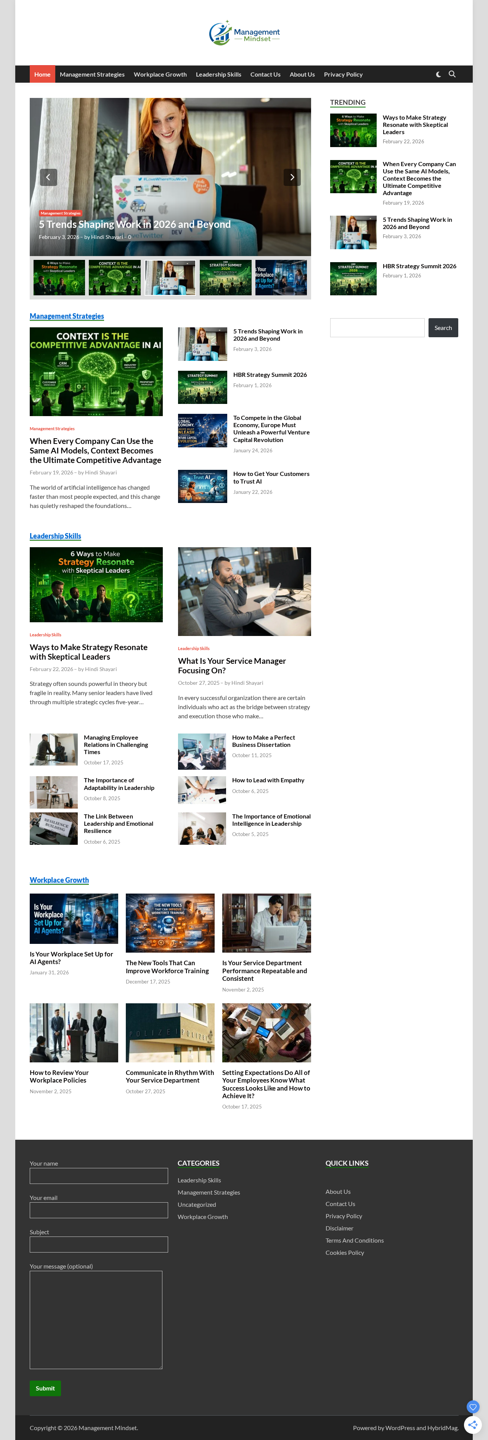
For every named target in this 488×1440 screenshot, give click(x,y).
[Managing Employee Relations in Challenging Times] (54, 758)
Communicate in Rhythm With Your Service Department (162, 1090)
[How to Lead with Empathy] (202, 798)
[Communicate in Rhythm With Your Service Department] (170, 1018)
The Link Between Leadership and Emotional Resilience (121, 833)
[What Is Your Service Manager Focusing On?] (244, 600)
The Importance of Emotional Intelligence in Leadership (266, 833)
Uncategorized (197, 1213)
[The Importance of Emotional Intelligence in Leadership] (202, 837)
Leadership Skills (226, 74)
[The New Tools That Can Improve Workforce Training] (170, 908)
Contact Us (275, 74)
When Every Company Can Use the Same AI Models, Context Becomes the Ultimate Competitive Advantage (93, 455)
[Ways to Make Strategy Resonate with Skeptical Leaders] (96, 593)
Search (443, 327)
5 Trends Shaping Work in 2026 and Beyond (136, 224)
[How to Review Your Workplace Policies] (74, 1018)
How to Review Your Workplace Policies (60, 1086)
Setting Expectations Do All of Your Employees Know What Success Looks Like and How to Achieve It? (266, 1093)
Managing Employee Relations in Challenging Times (117, 754)
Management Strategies (95, 74)
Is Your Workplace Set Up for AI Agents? (73, 967)
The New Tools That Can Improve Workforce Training (169, 976)
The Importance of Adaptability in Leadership (121, 793)
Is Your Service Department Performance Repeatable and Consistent (266, 980)
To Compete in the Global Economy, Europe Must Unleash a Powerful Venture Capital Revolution (271, 428)
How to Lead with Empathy (270, 789)
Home (42, 74)
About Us (313, 74)
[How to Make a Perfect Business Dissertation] (202, 760)
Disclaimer (340, 1237)
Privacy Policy (356, 74)
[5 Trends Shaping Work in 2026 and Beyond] (170, 177)
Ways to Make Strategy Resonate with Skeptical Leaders (90, 661)
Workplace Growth (165, 74)
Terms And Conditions (355, 1249)
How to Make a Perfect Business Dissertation (265, 750)
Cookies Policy (345, 1261)
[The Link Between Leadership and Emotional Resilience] (54, 837)
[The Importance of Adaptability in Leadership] (54, 801)
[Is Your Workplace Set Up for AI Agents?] (74, 908)
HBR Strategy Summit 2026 (271, 374)
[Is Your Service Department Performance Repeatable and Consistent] (266, 908)
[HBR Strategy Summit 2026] (202, 386)
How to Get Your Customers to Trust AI (264, 477)
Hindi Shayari (105, 237)
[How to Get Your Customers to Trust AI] (202, 485)
